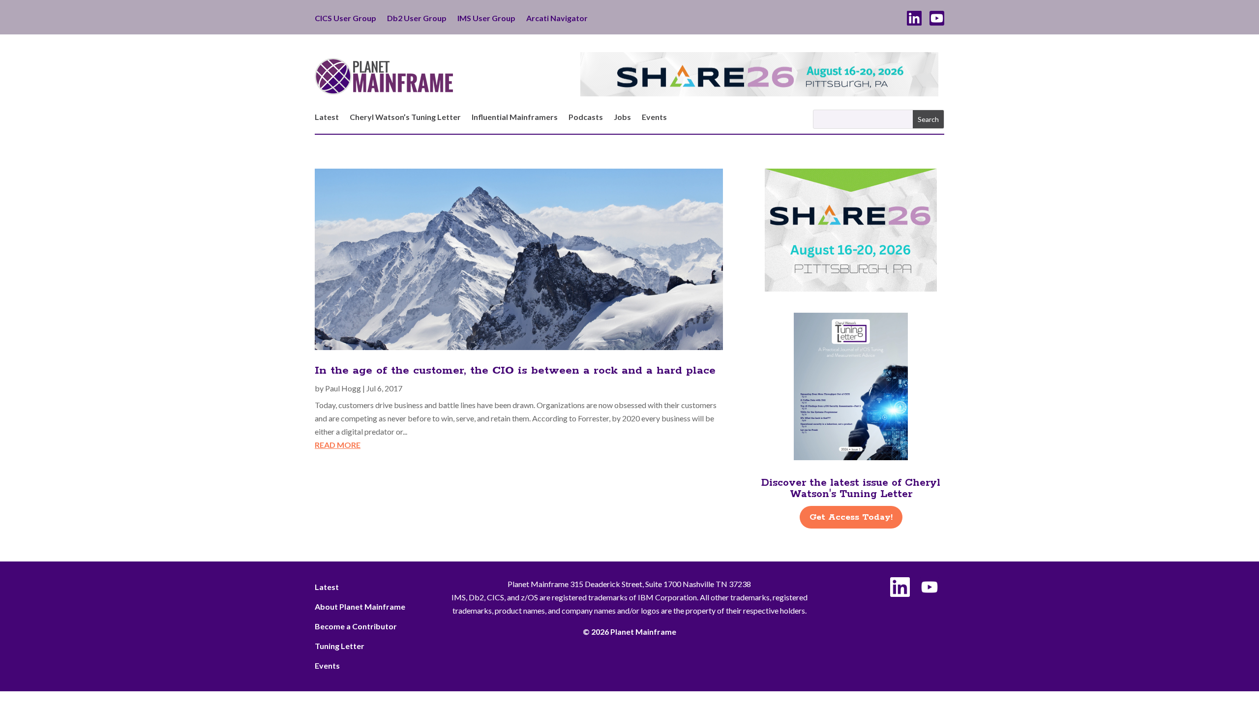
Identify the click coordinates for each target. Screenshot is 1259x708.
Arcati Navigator (557, 19)
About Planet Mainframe (360, 606)
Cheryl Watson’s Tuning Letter (405, 117)
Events (654, 117)
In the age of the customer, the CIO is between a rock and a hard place (515, 371)
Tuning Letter (339, 645)
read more (337, 444)
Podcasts (586, 117)
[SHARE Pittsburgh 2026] (759, 93)
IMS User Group (486, 19)
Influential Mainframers (515, 117)
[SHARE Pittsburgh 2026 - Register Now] (851, 288)
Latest (327, 117)
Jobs (622, 117)
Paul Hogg (343, 388)
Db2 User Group (417, 19)
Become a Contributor (356, 626)
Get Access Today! (851, 517)
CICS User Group (345, 19)
